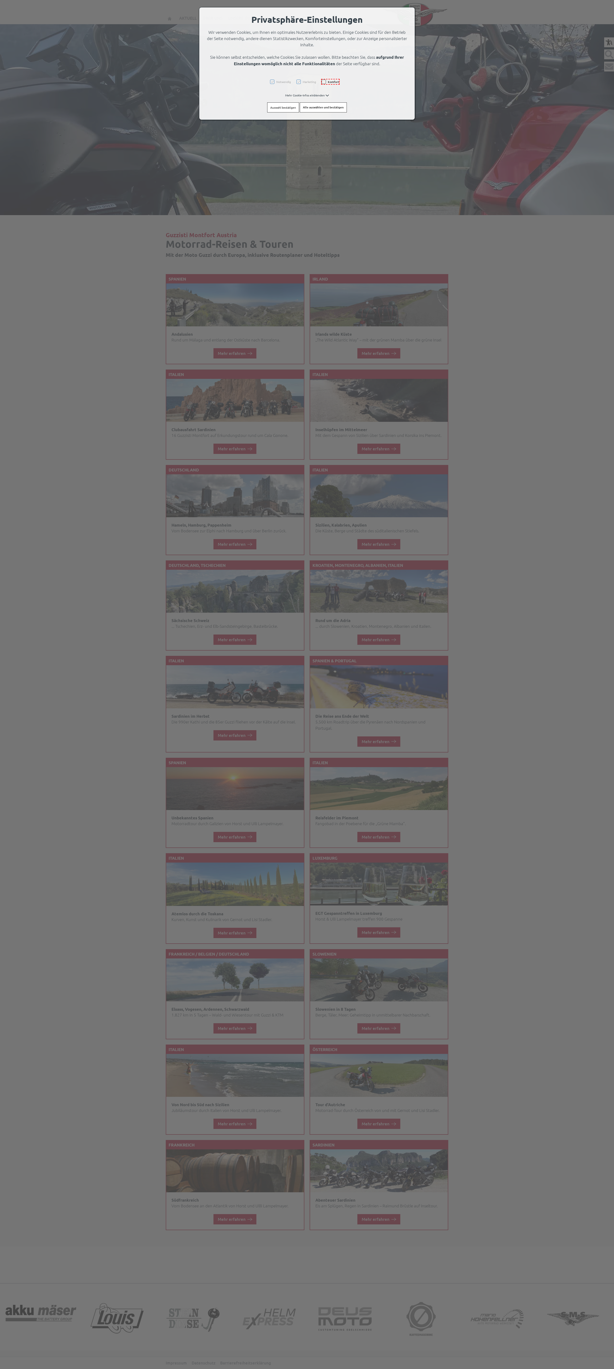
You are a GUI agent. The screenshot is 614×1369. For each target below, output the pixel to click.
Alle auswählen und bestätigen (323, 107)
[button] (307, 95)
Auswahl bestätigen (283, 107)
